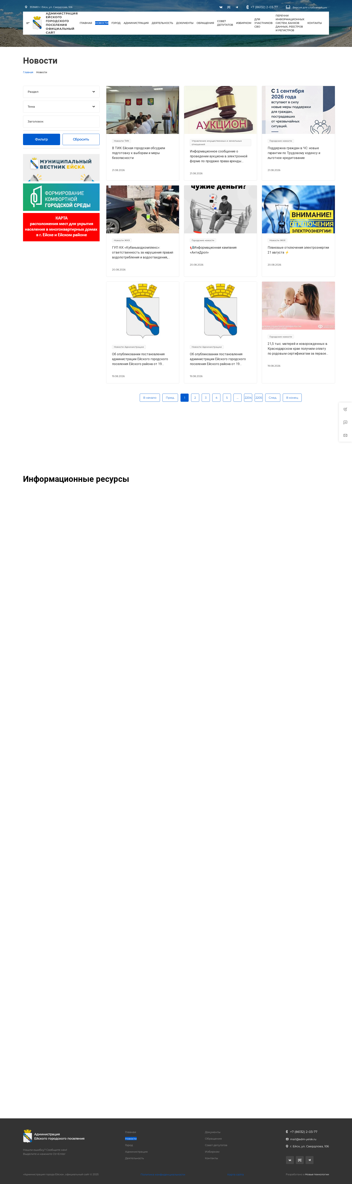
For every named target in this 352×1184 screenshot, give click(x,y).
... (238, 397)
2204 (248, 397)
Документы (185, 22)
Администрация (136, 22)
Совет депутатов (225, 23)
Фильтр (41, 139)
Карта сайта (235, 1174)
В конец (292, 397)
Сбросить (81, 139)
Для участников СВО (263, 23)
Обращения (205, 22)
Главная (86, 22)
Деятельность (162, 22)
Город (116, 22)
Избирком (243, 22)
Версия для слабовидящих (309, 7)
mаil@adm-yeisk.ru (303, 1139)
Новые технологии (317, 1174)
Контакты (314, 22)
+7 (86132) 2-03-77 (264, 7)
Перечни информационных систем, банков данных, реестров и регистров (290, 23)
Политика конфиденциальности (163, 1174)
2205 (258, 397)
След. (273, 397)
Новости (101, 22)
